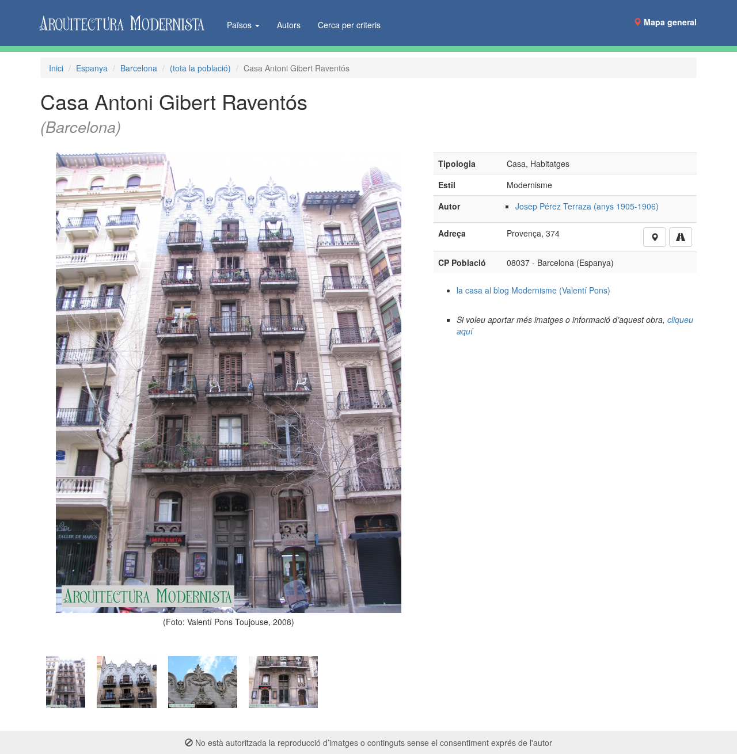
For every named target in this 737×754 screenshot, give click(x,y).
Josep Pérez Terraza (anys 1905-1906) (587, 206)
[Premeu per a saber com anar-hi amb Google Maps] (680, 237)
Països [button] (240, 25)
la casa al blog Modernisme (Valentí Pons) (533, 290)
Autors (289, 25)
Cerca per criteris (349, 25)
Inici (56, 68)
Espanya (92, 68)
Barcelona (138, 68)
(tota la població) (200, 68)
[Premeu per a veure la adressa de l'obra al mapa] (654, 237)
